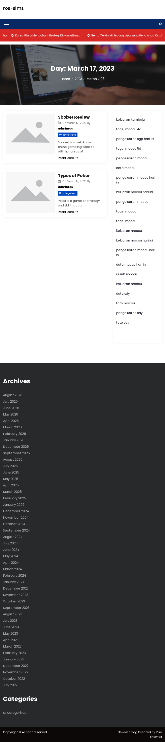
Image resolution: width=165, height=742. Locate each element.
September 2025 (16, 453)
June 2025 (11, 472)
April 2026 (11, 421)
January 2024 (14, 582)
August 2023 (12, 614)
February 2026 (14, 433)
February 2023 (14, 653)
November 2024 (16, 517)
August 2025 (12, 459)
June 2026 (11, 408)
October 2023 (14, 601)
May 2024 (10, 556)
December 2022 (16, 665)
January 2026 (13, 440)
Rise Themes (156, 734)
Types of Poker (74, 175)
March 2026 (12, 427)
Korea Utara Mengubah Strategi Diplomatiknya (41, 35)
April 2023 (11, 640)
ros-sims (13, 8)
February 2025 (14, 498)
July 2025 (10, 466)
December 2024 (16, 511)
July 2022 (10, 685)
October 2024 (14, 524)
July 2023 (10, 620)
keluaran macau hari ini (134, 192)
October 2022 (14, 678)
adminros (65, 128)
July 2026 (10, 401)
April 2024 (11, 562)
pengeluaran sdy (129, 313)
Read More (66, 158)
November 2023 (15, 595)
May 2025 (10, 479)
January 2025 (13, 504)
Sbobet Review (74, 117)
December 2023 (16, 588)
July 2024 (10, 543)
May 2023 (10, 633)
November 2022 (15, 672)
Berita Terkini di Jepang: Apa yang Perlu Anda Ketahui (122, 35)
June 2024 (11, 549)
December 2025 (16, 446)
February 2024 (14, 575)
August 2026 (12, 395)
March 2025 (12, 491)
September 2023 (16, 607)
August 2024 (13, 537)
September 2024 (16, 530)
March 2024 (12, 569)
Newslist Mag (128, 732)
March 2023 (12, 646)
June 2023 (11, 627)
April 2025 (11, 485)
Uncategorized (67, 134)
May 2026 (10, 414)
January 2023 (13, 659)
